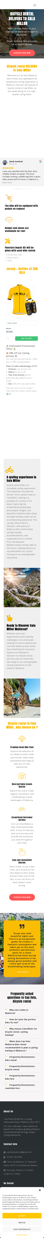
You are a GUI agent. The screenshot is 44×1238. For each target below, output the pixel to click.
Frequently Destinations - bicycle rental (20, 1068)
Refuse (22, 1222)
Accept (22, 1216)
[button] (40, 1190)
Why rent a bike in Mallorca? (16, 1011)
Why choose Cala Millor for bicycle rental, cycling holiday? (21, 1031)
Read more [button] (7, 182)
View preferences (22, 1229)
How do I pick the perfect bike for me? (20, 1021)
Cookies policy (22, 1235)
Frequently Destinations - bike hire (20, 1077)
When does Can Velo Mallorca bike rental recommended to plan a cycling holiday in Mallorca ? (21, 1046)
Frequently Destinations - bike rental (20, 1058)
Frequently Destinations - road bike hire (20, 1087)
